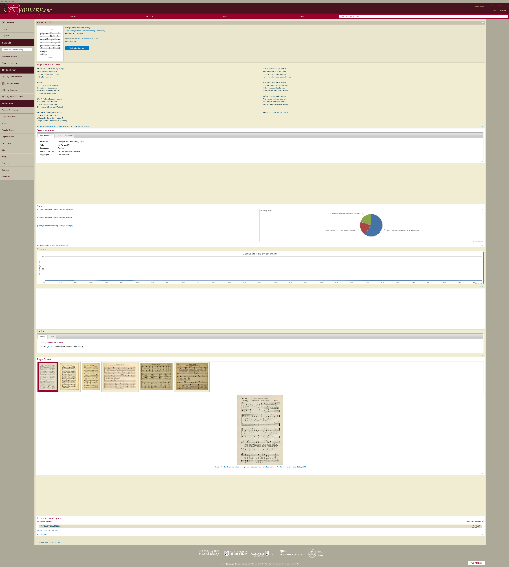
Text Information (46, 136)
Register (503, 11)
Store (224, 16)
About (224, 564)
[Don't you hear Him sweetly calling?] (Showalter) (55, 209)
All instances (42, 534)
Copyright (230, 564)
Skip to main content (7, 1)
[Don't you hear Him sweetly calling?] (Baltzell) (54, 218)
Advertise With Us (257, 564)
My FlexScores (12, 83)
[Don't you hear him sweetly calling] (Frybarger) (55, 226)
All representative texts (46, 126)
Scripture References (64, 136)
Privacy (238, 564)
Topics (4, 123)
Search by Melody (9, 63)
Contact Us (246, 564)
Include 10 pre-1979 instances (48, 531)
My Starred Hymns (14, 77)
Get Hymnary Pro (293, 564)
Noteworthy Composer (90, 39)
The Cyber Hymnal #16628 (278, 112)
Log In (4, 29)
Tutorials (5, 170)
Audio (51, 337)
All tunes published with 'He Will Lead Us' (53, 245)
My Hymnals (11, 90)
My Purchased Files (14, 97)
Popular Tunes (8, 137)
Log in (494, 11)
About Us (6, 177)
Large (87, 126)
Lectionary (6, 143)
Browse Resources (10, 110)
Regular (81, 126)
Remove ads (479, 7)
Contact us (60, 542)
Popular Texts (8, 130)
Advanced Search (9, 57)
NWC (80, 347)
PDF (79, 39)
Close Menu (11, 22)
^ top (481, 126)
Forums (5, 163)
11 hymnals (79, 33)
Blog (4, 157)
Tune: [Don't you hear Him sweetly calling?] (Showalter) (85, 31)
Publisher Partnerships (273, 564)
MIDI (75, 41)
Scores (42, 337)
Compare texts (62, 126)
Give (284, 564)
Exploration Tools (9, 117)
